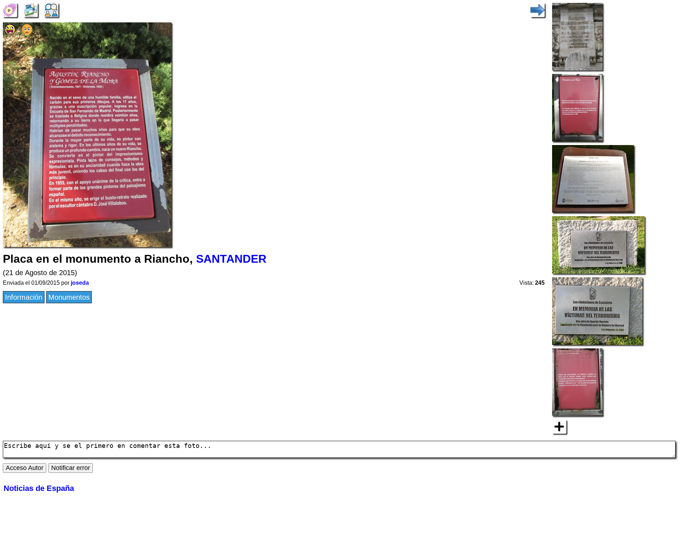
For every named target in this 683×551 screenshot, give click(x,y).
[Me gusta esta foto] (10, 32)
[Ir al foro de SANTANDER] (51, 9)
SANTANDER (231, 258)
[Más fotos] (559, 426)
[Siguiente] (537, 9)
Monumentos (69, 297)
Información (23, 297)
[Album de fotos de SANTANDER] (30, 9)
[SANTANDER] (10, 9)
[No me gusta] (27, 32)
